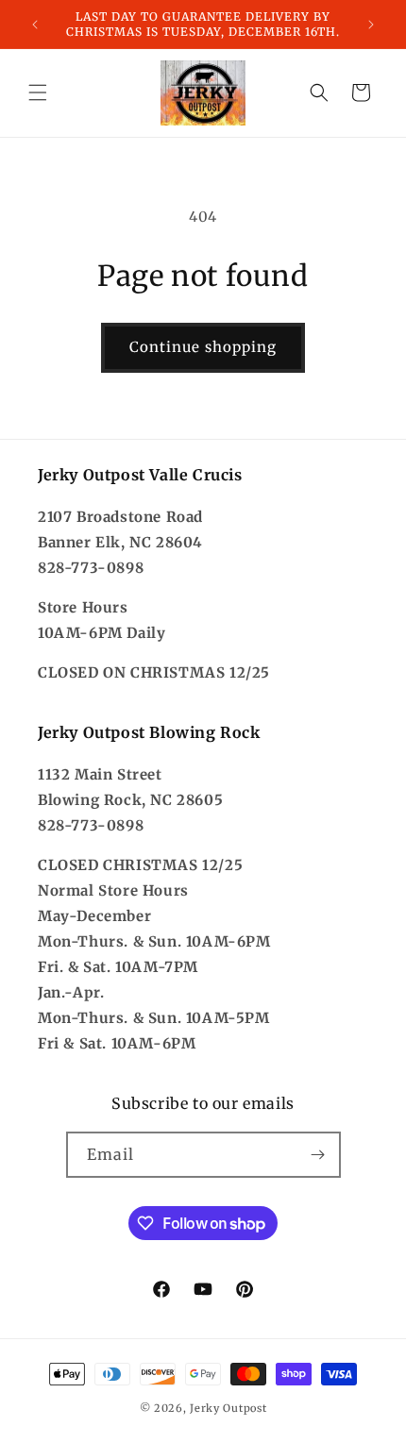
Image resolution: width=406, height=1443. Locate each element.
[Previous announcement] (35, 24)
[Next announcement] (371, 24)
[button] (38, 92)
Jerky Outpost (228, 1408)
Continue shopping (203, 347)
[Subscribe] (318, 1155)
